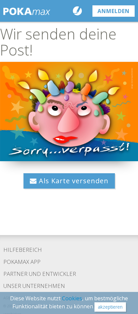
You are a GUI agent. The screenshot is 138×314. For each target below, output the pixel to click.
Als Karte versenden (73, 180)
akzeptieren (110, 307)
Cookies (72, 298)
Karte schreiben (78, 11)
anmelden (113, 11)
